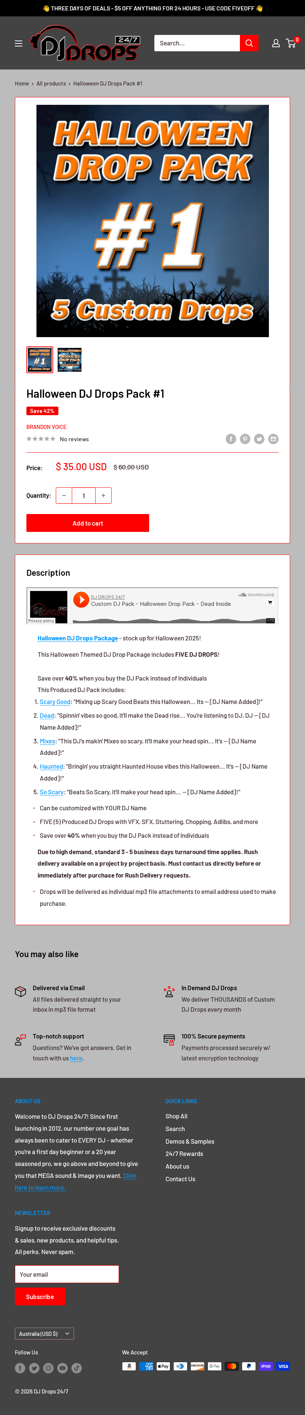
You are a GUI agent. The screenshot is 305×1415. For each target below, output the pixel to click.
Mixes (47, 740)
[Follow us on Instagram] (48, 1367)
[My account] (276, 43)
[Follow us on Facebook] (20, 1367)
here (76, 1058)
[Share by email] (273, 438)
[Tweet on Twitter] (259, 438)
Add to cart (88, 523)
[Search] (249, 43)
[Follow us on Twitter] (34, 1367)
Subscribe (40, 1296)
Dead (47, 715)
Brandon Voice (46, 426)
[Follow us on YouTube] (62, 1367)
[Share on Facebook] (231, 438)
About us (177, 1166)
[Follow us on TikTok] (76, 1367)
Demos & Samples (190, 1141)
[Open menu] (18, 43)
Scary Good (55, 701)
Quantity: (38, 495)
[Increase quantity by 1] (103, 495)
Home (22, 83)
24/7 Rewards (184, 1153)
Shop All (176, 1116)
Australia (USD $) (38, 1334)
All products (51, 83)
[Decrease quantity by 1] (64, 495)
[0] (291, 43)
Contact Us (180, 1178)
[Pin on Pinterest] (245, 438)
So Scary (52, 791)
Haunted (51, 766)
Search (175, 1128)
